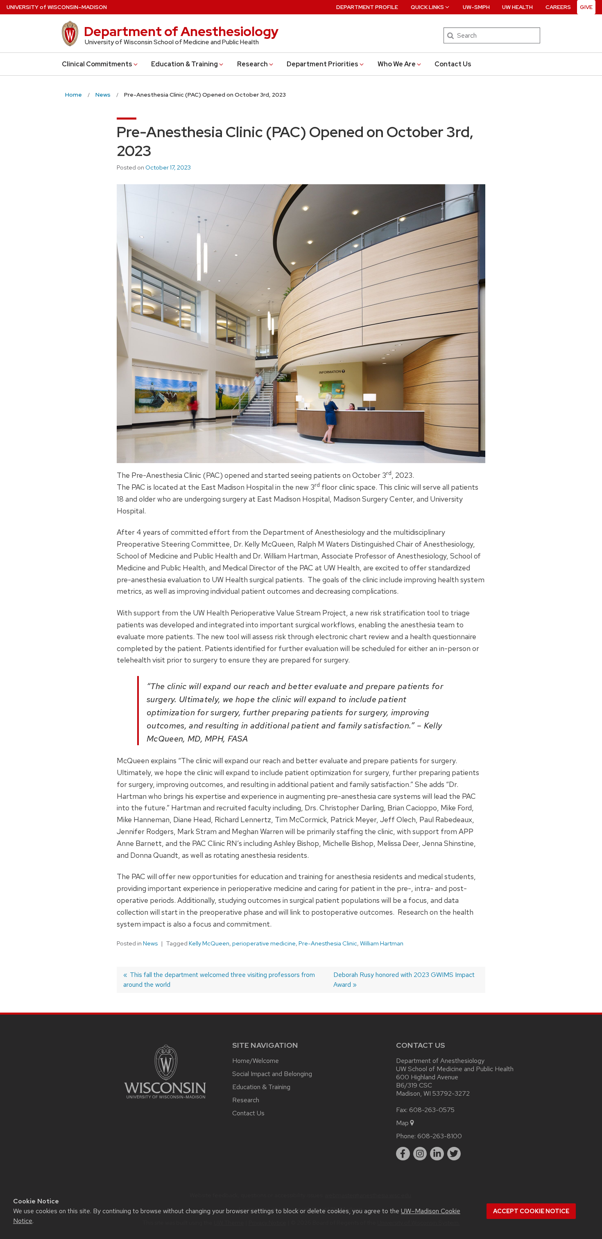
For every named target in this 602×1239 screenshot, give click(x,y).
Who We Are (397, 64)
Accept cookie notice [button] (531, 1211)
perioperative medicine (264, 943)
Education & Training (184, 64)
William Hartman (381, 943)
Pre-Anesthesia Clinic (328, 943)
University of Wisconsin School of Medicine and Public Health (172, 42)
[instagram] (420, 1154)
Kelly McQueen (209, 943)
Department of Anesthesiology (181, 31)
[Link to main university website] (165, 1100)
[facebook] (403, 1154)
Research (252, 64)
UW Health (517, 7)
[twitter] (454, 1154)
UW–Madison (57, 7)
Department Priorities (322, 64)
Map (402, 1123)
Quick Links (427, 7)
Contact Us (453, 64)
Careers (558, 7)
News (150, 943)
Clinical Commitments (97, 64)
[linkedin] (437, 1154)
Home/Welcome (255, 1060)
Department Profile (367, 7)
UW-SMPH (476, 7)
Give (586, 7)
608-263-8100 (439, 1136)
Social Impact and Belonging (272, 1073)
